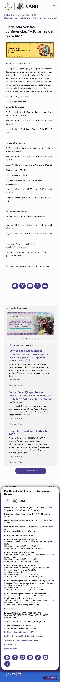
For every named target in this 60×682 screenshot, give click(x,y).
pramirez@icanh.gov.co (16, 247)
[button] (53, 326)
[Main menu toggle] (54, 6)
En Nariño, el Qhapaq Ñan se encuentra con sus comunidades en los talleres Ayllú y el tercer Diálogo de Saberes (30, 397)
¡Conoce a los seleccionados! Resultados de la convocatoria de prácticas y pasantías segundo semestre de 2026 (29, 355)
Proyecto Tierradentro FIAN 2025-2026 (29, 432)
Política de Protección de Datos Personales (23, 636)
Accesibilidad (10, 644)
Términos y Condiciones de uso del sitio (22, 640)
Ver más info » (15, 380)
